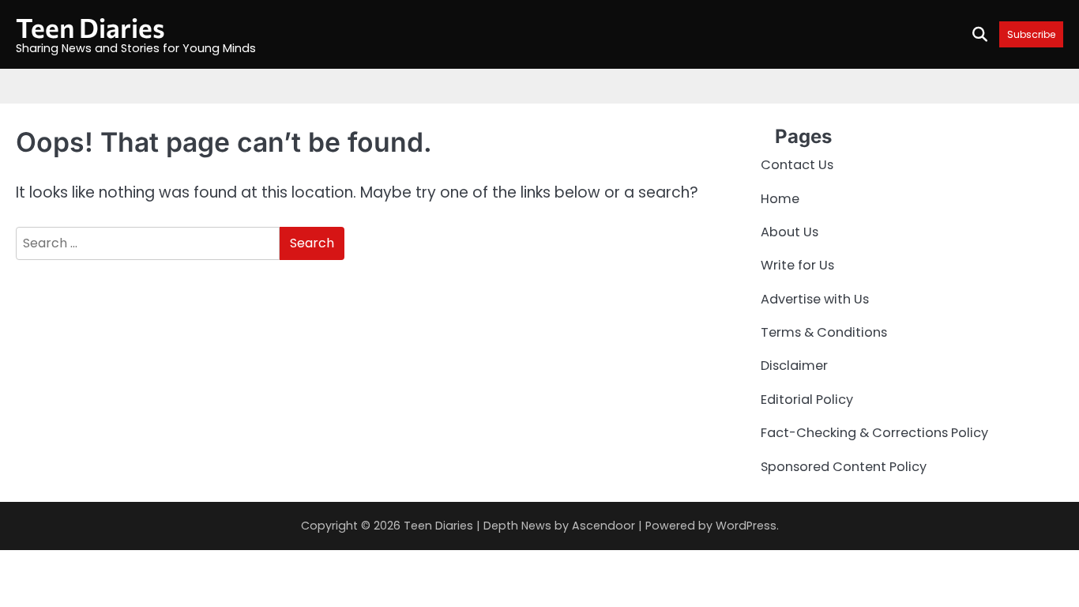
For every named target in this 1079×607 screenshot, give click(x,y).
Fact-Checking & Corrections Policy (874, 433)
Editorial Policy (807, 399)
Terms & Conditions (824, 332)
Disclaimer (794, 365)
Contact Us (797, 165)
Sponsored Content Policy (844, 467)
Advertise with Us (815, 299)
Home (780, 199)
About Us (789, 232)
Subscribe (1031, 34)
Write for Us (797, 265)
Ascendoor (603, 525)
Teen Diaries (90, 27)
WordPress (746, 525)
